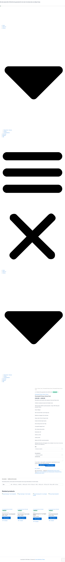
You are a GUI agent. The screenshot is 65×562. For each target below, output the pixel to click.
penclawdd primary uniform (39, 473)
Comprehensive (7, 132)
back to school (39, 471)
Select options (6, 517)
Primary (5, 131)
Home (3, 25)
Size (35, 446)
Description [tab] (4, 479)
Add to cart (42, 465)
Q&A (3, 136)
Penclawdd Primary (58, 471)
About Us (4, 26)
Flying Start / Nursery (8, 130)
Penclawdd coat (45, 471)
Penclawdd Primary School (47, 388)
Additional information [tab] (12, 479)
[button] (32, 204)
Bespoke (4, 135)
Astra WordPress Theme (40, 559)
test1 (42, 388)
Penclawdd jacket (51, 471)
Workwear (4, 134)
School (39, 388)
